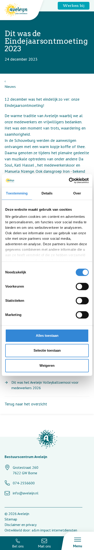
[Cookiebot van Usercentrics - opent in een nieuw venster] (69, 180)
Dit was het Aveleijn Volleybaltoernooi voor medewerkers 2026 (44, 385)
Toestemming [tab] (17, 193)
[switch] (82, 286)
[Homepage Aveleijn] (19, 10)
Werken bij (73, 5)
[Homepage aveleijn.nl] (47, 440)
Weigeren (47, 365)
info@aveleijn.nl (25, 493)
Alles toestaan (47, 335)
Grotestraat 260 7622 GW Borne (25, 470)
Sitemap (11, 519)
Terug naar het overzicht (26, 404)
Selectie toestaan (47, 350)
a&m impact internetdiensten (54, 530)
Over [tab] (77, 193)
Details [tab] (47, 193)
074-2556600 (24, 483)
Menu (77, 546)
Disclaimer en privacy (21, 524)
